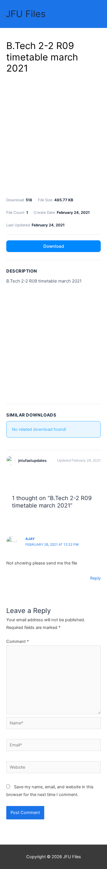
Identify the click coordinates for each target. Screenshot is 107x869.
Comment (17, 641)
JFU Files (26, 13)
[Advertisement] (53, 134)
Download (53, 246)
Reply (95, 578)
